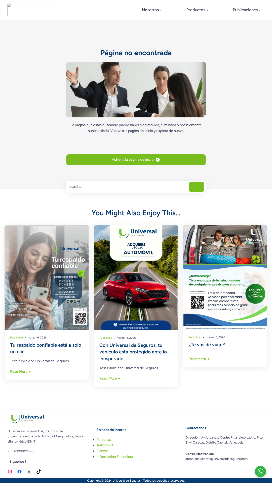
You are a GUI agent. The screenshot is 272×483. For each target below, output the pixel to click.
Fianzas (102, 451)
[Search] (196, 187)
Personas (104, 439)
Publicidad (16, 337)
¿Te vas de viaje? (207, 344)
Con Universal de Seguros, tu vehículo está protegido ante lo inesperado (133, 351)
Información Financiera (115, 456)
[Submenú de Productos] (207, 10)
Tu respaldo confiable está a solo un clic (45, 348)
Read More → (20, 371)
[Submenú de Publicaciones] (260, 10)
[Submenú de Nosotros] (161, 10)
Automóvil (105, 445)
